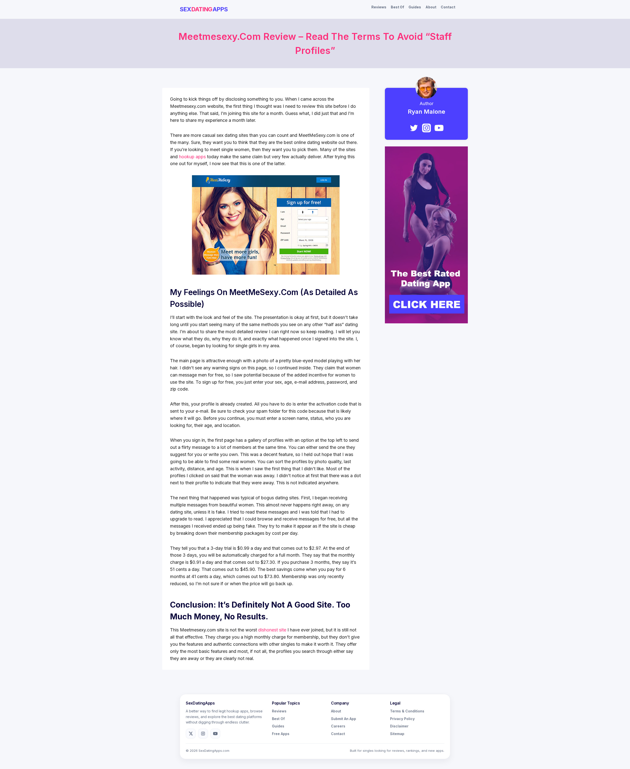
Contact (448, 7)
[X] (191, 733)
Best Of (397, 7)
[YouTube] (439, 128)
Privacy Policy (402, 719)
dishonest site (272, 629)
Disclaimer (399, 726)
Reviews (378, 7)
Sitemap (397, 734)
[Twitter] (414, 128)
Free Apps (280, 734)
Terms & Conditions (407, 711)
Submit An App (343, 719)
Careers (338, 726)
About (430, 7)
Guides (415, 7)
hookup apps (192, 156)
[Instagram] (426, 128)
